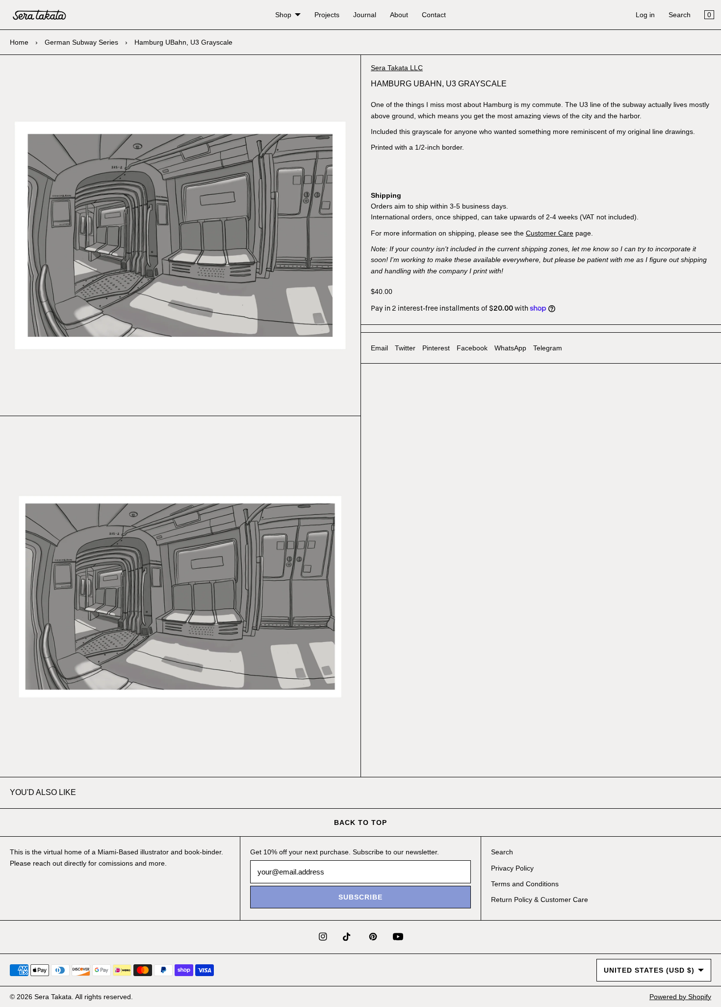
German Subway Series (81, 42)
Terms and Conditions (525, 884)
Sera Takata (53, 997)
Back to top (360, 822)
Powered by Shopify (680, 997)
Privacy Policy (512, 868)
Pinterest (436, 348)
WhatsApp (510, 348)
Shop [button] (283, 15)
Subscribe (360, 897)
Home (19, 42)
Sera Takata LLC (397, 68)
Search (680, 15)
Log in (645, 15)
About (399, 15)
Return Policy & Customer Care (539, 899)
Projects (326, 15)
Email (379, 348)
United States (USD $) (649, 970)
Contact (434, 15)
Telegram (547, 348)
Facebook (472, 348)
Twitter (405, 348)
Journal (364, 15)
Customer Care (549, 233)
